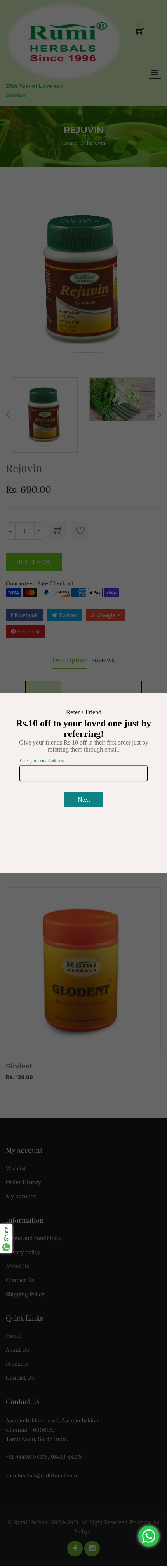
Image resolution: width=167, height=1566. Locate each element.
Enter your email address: (42, 761)
